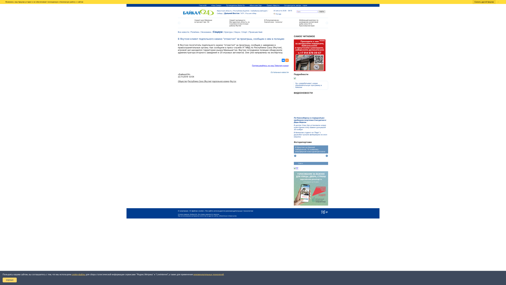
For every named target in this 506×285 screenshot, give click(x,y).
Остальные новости (280, 72)
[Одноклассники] (287, 60)
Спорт (244, 32)
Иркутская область (224, 11)
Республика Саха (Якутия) (199, 81)
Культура (228, 32)
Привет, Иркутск (273, 5)
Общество (182, 81)
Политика (195, 32)
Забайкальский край (259, 11)
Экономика (206, 32)
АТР (242, 13)
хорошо (9, 280)
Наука (237, 32)
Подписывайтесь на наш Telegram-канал (270, 65)
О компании (183, 211)
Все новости (183, 32)
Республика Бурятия (241, 11)
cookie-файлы (78, 274)
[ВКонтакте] (283, 60)
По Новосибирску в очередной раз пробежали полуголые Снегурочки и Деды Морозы (310, 120)
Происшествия (255, 32)
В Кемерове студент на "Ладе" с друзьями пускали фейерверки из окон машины (310, 134)
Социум (218, 31)
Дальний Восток (231, 13)
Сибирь (220, 13)
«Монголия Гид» (255, 5)
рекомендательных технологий (208, 274)
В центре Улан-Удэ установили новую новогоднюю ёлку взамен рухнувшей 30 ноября (310, 127)
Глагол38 (202, 5)
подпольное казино (220, 81)
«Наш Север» (216, 5)
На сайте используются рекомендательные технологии (229, 211)
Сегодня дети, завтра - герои (295, 5)
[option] (200, 22)
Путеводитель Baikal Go (235, 5)
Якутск (233, 81)
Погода (278, 14)
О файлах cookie (197, 211)
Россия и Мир (251, 13)
